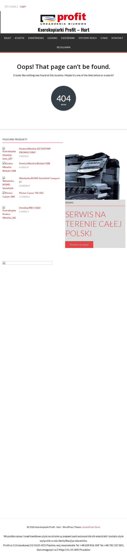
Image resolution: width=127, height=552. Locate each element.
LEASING (52, 38)
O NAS (104, 38)
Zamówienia (36, 38)
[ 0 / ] (11, 6)
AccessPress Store (91, 527)
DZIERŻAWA (68, 38)
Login (23, 6)
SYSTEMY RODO (88, 38)
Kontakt (117, 38)
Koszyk (19, 38)
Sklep (7, 38)
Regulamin (63, 47)
